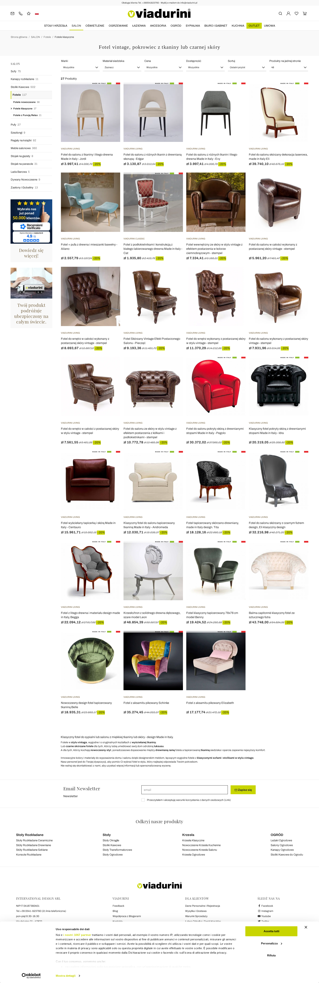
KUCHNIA (238, 25)
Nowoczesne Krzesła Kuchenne (201, 845)
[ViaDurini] (159, 13)
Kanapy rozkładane (24, 79)
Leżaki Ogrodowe (281, 840)
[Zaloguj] (288, 13)
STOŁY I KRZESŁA (55, 25)
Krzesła (188, 835)
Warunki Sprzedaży (196, 916)
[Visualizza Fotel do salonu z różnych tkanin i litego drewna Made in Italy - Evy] (236, 92)
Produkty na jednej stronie (285, 60)
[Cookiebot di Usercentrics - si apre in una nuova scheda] (31, 976)
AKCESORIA (158, 25)
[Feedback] (29, 13)
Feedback (118, 905)
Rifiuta (271, 955)
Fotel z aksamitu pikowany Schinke (146, 702)
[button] (80, 67)
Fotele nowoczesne (26, 102)
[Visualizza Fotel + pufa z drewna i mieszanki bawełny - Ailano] (110, 181)
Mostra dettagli (66, 975)
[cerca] (280, 13)
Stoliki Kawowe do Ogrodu (287, 854)
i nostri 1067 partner (77, 934)
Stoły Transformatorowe (117, 849)
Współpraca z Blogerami (127, 916)
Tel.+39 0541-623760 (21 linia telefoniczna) (41, 911)
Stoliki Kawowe (23, 87)
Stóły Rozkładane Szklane (32, 849)
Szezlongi (18, 132)
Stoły (107, 835)
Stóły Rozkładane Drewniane (33, 845)
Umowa (269, 25)
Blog (115, 911)
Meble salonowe (24, 148)
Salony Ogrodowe (282, 845)
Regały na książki (23, 140)
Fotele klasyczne (64, 37)
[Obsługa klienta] (21, 13)
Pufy (16, 124)
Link (227, 800)
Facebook (267, 905)
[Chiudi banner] (306, 927)
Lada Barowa (20, 171)
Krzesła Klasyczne (193, 840)
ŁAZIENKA (139, 25)
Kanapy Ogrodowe (282, 849)
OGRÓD (176, 25)
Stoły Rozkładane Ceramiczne (34, 840)
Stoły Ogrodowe (113, 854)
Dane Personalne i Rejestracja (202, 905)
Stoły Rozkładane (30, 835)
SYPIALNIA (193, 25)
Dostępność (193, 60)
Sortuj (231, 60)
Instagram (267, 911)
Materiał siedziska (113, 60)
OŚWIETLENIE (94, 25)
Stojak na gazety (22, 156)
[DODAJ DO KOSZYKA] (110, 92)
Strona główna (19, 37)
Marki (64, 60)
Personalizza (269, 943)
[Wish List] (110, 101)
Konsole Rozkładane (28, 854)
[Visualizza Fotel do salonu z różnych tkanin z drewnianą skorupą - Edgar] (173, 92)
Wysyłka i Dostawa (196, 911)
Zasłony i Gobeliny (24, 187)
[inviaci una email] (12, 13)
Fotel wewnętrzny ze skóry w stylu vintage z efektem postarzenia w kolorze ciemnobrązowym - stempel (214, 249)
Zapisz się (244, 789)
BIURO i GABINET (215, 25)
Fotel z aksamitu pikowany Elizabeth (210, 702)
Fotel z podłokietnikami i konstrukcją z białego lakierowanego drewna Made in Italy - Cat (153, 249)
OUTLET (254, 25)
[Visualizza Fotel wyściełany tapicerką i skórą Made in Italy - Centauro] (110, 460)
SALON (76, 25)
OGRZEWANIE (118, 25)
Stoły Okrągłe (111, 840)
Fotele (47, 37)
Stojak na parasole (24, 163)
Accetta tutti (271, 931)
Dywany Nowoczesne (25, 179)
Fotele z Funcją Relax (27, 115)
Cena (147, 60)
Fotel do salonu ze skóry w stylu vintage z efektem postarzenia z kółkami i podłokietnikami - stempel (150, 433)
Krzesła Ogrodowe (193, 854)
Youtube (266, 916)
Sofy (16, 71)
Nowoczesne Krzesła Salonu (199, 849)
